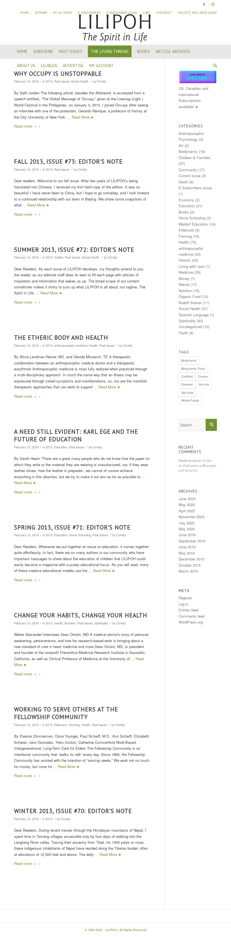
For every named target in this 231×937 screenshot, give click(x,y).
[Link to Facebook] (204, 4)
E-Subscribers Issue (195, 187)
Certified (187, 376)
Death (183, 181)
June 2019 (187, 534)
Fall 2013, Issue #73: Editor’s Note (68, 161)
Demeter (187, 384)
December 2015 (191, 559)
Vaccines (187, 392)
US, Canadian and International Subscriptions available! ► (193, 97)
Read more (25, 126)
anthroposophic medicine (70, 345)
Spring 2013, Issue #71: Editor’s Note (72, 527)
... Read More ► (80, 117)
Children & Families (194, 157)
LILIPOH (111, 929)
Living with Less (192, 266)
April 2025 (187, 510)
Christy (101, 81)
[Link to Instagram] (212, 4)
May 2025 (187, 504)
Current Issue (190, 175)
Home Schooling (80, 535)
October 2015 (190, 565)
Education (60, 447)
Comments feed (192, 616)
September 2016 (192, 541)
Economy (186, 199)
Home (24, 13)
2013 (49, 81)
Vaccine (203, 384)
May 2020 (187, 528)
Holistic (58, 257)
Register (185, 597)
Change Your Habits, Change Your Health (80, 615)
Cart (146, 13)
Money (184, 278)
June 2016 (187, 546)
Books (184, 212)
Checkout (164, 13)
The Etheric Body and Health (61, 337)
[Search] (213, 66)
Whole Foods (190, 400)
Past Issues (61, 81)
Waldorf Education (193, 224)
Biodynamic (188, 151)
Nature (184, 284)
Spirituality (101, 623)
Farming (74, 725)
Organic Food (190, 296)
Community (188, 169)
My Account (62, 13)
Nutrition (70, 623)
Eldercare (60, 725)
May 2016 (187, 553)
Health (93, 345)
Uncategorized (190, 326)
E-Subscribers (89, 13)
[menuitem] (24, 12)
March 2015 (188, 571)
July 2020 (186, 523)
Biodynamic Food (193, 368)
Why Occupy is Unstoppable (58, 73)
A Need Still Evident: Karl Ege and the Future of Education (76, 435)
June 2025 (187, 498)
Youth (183, 332)
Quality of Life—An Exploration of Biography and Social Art (198, 465)
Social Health (79, 81)
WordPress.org (191, 622)
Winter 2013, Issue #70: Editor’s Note (73, 811)
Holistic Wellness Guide (197, 13)
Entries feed (188, 610)
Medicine (186, 272)
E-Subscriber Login (121, 13)
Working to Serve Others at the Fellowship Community (66, 713)
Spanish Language (194, 314)
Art (181, 145)
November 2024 (191, 516)
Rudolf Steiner (190, 302)
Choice (203, 376)
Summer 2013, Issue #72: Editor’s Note (74, 249)
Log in (183, 604)
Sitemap (41, 13)
